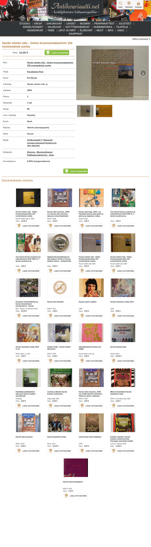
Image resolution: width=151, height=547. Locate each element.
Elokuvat (86, 30)
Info (110, 30)
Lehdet (71, 23)
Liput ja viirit (67, 30)
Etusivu (25, 23)
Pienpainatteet (104, 23)
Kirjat (38, 23)
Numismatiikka (103, 27)
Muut (100, 30)
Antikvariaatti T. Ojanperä (39, 140)
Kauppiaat (75, 34)
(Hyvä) (33, 78)
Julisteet (125, 23)
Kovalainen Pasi (35, 71)
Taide (50, 30)
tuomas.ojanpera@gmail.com (41, 143)
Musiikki (85, 23)
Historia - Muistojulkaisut (39, 152)
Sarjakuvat (54, 23)
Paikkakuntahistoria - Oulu (40, 155)
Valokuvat (54, 27)
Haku (120, 30)
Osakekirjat (35, 30)
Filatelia (122, 27)
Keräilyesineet (33, 27)
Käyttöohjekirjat (78, 27)
